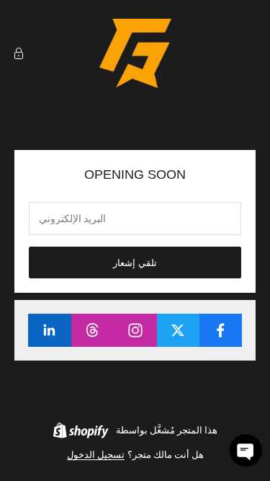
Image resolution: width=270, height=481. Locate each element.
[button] (246, 450)
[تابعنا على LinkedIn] (50, 330)
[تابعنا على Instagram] (135, 330)
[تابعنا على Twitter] (178, 330)
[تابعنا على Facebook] (220, 330)
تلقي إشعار (135, 262)
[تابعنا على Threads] (92, 330)
